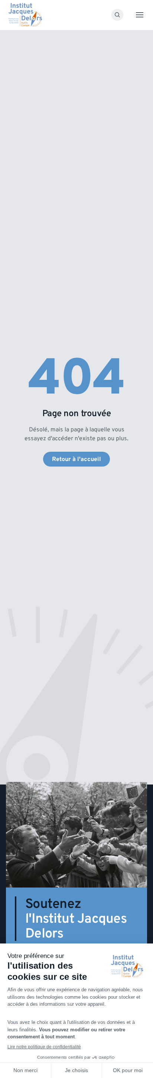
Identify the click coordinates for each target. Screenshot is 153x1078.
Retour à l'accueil (76, 459)
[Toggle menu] (139, 14)
